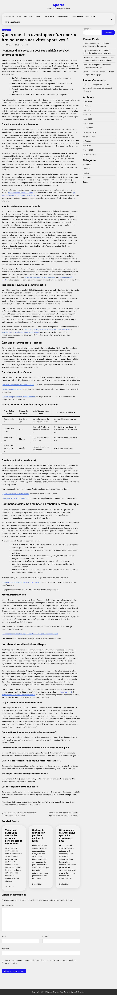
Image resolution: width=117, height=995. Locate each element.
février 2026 (88, 123)
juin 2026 (87, 106)
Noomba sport (50, 277)
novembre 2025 (89, 137)
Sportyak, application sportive (15, 498)
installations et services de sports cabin (18, 695)
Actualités (9, 16)
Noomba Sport (63, 16)
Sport (19, 16)
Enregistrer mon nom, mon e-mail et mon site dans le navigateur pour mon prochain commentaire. (40, 961)
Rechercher (87, 29)
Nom (4, 936)
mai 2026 (87, 110)
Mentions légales (12, 22)
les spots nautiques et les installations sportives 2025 (47, 329)
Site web (5, 948)
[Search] (112, 19)
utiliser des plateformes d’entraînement (19, 397)
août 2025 (87, 141)
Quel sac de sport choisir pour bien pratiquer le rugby (38, 835)
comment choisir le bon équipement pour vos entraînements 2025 (30, 634)
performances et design (12, 389)
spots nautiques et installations (16, 494)
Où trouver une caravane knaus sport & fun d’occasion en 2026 (67, 835)
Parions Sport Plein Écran (83, 16)
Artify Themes (79, 992)
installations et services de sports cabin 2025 (20, 332)
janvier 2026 (88, 128)
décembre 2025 (89, 132)
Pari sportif (49, 16)
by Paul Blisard (7, 45)
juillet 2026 (87, 101)
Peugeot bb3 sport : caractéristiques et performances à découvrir (97, 88)
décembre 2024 (89, 154)
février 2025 (88, 150)
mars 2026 (87, 119)
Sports (58, 5)
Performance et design (33, 277)
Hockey (38, 16)
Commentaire (8, 905)
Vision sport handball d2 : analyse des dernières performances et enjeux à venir (13, 837)
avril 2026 (87, 115)
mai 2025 (87, 146)
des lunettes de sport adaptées (20, 193)
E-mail (45, 936)
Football (28, 16)
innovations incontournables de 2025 (18, 385)
